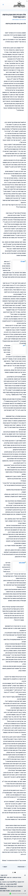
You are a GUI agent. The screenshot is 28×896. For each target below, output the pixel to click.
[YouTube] (15, 872)
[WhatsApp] (13, 872)
